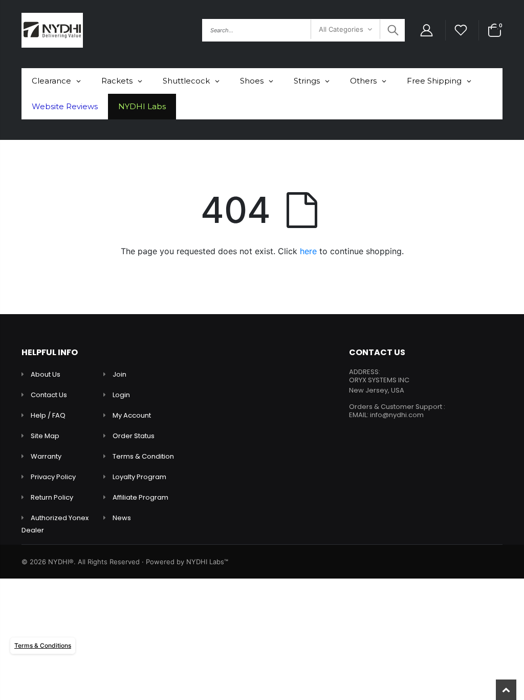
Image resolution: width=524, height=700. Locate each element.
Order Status (134, 436)
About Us (45, 374)
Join (119, 374)
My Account (132, 415)
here (308, 251)
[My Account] (426, 30)
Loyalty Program (139, 477)
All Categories (341, 29)
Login (121, 395)
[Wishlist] (461, 30)
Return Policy (52, 497)
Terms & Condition (143, 456)
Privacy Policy (53, 477)
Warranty (46, 456)
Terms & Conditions (42, 645)
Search (391, 30)
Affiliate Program (140, 497)
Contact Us (49, 395)
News (122, 518)
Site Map (45, 436)
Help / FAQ (48, 415)
